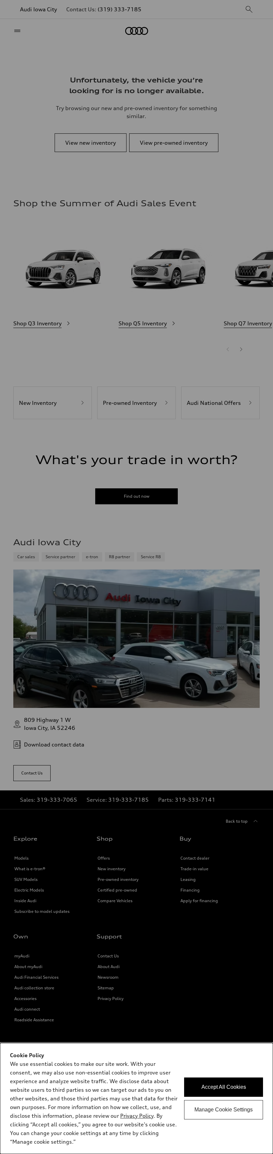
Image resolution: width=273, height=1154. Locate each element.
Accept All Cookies (223, 1087)
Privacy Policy (136, 1115)
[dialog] (136, 1098)
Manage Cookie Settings (223, 1109)
